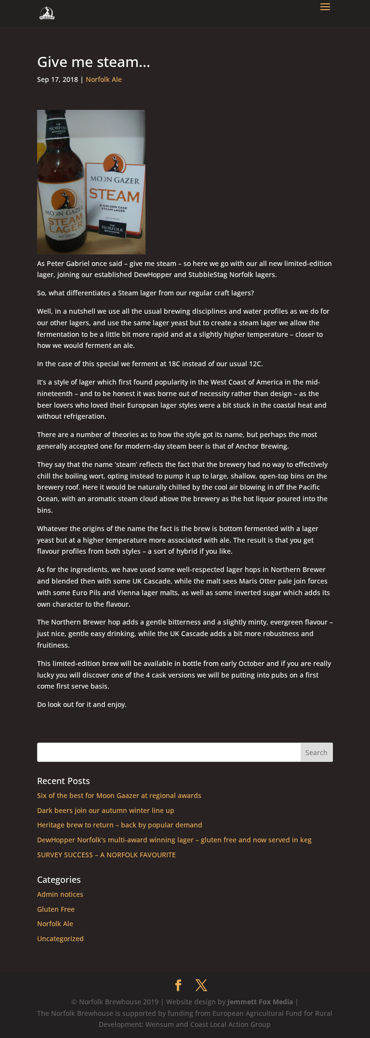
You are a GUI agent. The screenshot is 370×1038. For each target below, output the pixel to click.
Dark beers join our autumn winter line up (105, 810)
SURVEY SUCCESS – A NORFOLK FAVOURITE (106, 854)
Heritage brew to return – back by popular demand (119, 824)
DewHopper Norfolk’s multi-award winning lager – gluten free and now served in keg (174, 839)
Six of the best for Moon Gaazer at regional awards (119, 795)
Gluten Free (56, 909)
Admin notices (60, 894)
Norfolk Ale (104, 79)
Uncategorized (60, 938)
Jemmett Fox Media (260, 1001)
